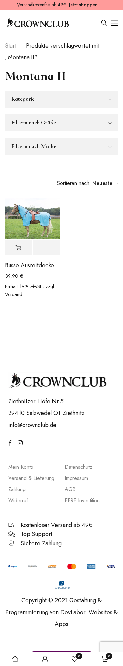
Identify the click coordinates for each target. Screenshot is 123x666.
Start (11, 45)
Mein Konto (20, 467)
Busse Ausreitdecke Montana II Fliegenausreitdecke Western (32, 265)
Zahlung (17, 489)
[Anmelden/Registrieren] (44, 659)
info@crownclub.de (32, 425)
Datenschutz (78, 467)
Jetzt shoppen (83, 4)
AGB (70, 489)
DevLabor (72, 612)
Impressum (76, 478)
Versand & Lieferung (31, 478)
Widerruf (18, 500)
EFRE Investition (82, 500)
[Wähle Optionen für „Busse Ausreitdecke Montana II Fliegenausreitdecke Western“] (18, 247)
